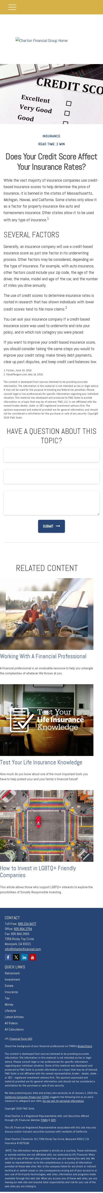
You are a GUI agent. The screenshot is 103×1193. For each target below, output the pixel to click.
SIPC (53, 1120)
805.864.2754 (23, 929)
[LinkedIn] (24, 957)
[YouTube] (32, 957)
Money (9, 1004)
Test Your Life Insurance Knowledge (41, 762)
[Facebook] (8, 957)
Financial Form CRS (20, 1038)
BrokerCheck (85, 1046)
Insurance (11, 992)
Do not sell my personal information (63, 1101)
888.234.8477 (27, 924)
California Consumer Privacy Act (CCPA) (27, 1097)
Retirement (12, 973)
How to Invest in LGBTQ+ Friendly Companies (38, 871)
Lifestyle (10, 1010)
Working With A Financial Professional (43, 656)
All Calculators (14, 1029)
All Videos (11, 1023)
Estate (9, 985)
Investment (12, 979)
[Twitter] (16, 957)
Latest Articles (14, 1017)
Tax (7, 998)
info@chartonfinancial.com (23, 949)
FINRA (44, 1120)
